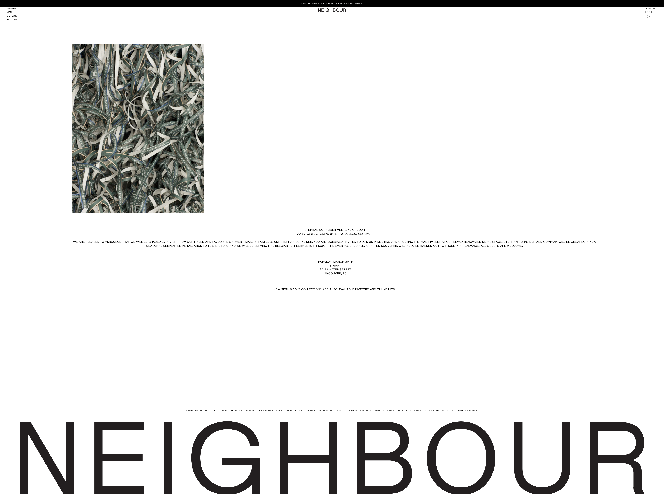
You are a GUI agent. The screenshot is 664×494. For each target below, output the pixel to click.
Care (279, 410)
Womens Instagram (360, 410)
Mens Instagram (384, 410)
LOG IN (649, 12)
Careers (310, 410)
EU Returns (266, 410)
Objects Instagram (409, 410)
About (223, 410)
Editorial (13, 19)
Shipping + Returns (243, 410)
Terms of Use (293, 410)
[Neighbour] (332, 10)
